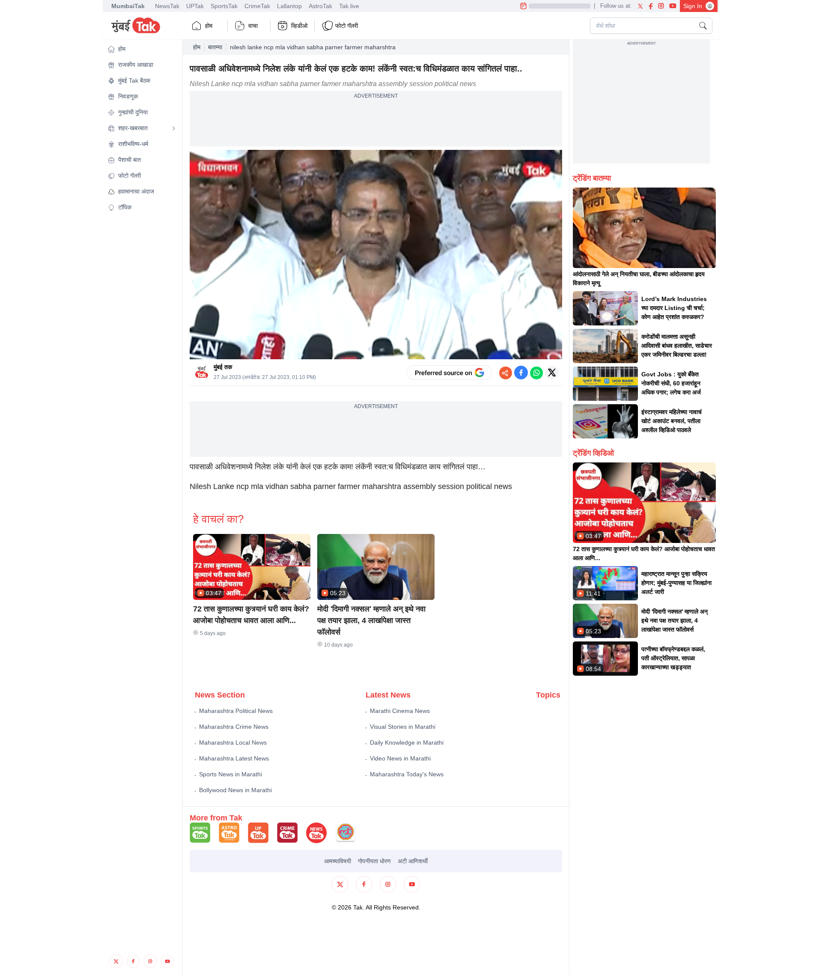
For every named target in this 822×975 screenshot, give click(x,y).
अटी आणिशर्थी (413, 861)
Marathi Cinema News (400, 710)
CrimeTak (257, 6)
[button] (141, 49)
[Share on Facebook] (521, 372)
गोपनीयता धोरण (374, 861)
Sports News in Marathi (230, 774)
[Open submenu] (174, 128)
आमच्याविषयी (337, 861)
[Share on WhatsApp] (536, 372)
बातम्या (215, 47)
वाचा (253, 25)
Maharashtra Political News (236, 710)
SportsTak (224, 6)
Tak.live (349, 6)
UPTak (195, 6)
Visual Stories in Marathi (402, 726)
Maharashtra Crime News (233, 726)
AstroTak (320, 6)
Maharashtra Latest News (234, 758)
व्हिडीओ (299, 25)
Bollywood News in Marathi (235, 790)
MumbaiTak (128, 6)
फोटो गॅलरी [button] (346, 25)
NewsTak (167, 6)
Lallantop (289, 6)
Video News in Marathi (400, 758)
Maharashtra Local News (233, 742)
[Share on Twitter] (552, 372)
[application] (376, 255)
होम (208, 25)
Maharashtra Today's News (407, 774)
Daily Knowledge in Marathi (407, 742)
